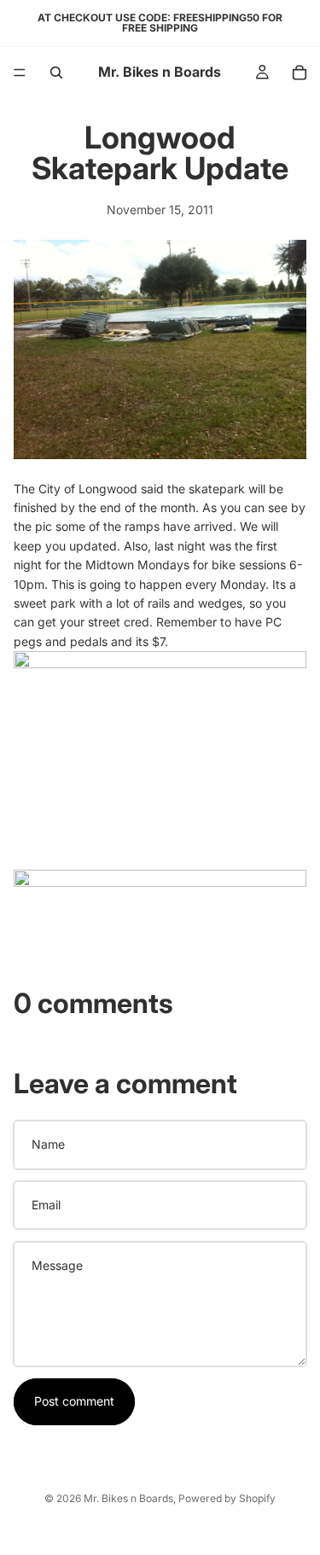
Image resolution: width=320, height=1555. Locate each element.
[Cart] (299, 72)
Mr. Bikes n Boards (128, 1498)
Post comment (74, 1401)
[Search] (56, 72)
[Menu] (19, 72)
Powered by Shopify (227, 1498)
